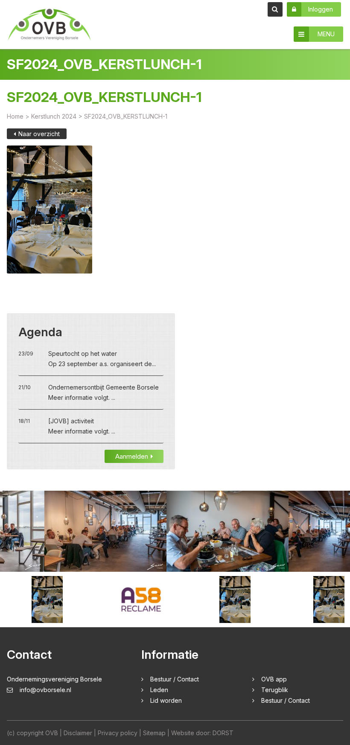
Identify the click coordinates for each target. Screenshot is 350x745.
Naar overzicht (39, 133)
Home (15, 116)
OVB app (274, 679)
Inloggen (320, 9)
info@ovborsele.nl (45, 689)
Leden (159, 689)
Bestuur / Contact (174, 679)
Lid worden (166, 700)
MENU (326, 34)
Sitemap (154, 732)
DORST (223, 732)
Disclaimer (78, 732)
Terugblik (274, 689)
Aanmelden (131, 456)
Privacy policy (117, 732)
